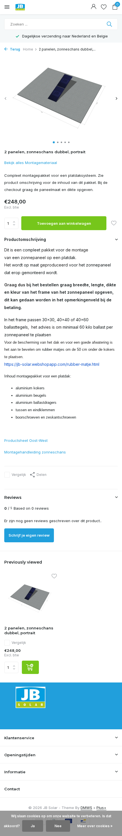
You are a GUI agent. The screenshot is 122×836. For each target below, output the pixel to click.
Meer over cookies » (95, 826)
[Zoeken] (109, 24)
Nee (58, 826)
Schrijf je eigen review (29, 535)
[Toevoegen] (30, 667)
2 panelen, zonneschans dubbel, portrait (28, 630)
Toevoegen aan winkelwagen (64, 223)
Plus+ (101, 807)
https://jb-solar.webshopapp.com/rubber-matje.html (51, 364)
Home (28, 49)
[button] (54, 142)
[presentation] (5, 98)
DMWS (86, 807)
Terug (14, 49)
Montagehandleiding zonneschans (35, 452)
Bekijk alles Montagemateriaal (30, 162)
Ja (33, 826)
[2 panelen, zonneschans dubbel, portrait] (30, 598)
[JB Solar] (29, 7)
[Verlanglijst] (104, 7)
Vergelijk (19, 474)
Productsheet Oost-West (26, 440)
